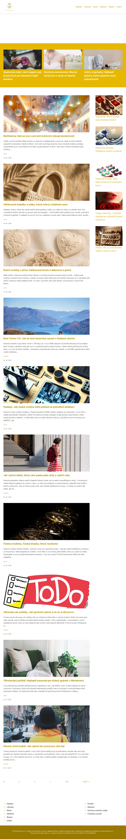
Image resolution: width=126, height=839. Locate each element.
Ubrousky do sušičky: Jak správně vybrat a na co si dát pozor (38, 612)
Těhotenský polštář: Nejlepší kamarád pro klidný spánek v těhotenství (43, 680)
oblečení (5, 356)
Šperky (111, 7)
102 (66, 782)
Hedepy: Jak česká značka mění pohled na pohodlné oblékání (38, 406)
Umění (119, 7)
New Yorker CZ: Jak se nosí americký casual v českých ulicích (39, 338)
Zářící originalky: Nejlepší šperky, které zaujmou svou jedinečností (100, 76)
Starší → (86, 782)
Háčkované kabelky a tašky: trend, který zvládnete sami (35, 204)
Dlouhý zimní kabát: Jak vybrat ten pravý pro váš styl (34, 746)
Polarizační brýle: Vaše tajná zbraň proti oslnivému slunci (108, 182)
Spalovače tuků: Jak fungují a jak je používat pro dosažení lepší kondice (22, 76)
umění (5, 288)
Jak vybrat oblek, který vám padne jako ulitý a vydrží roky (36, 475)
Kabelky (79, 7)
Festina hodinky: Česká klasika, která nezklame (30, 543)
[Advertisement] (63, 28)
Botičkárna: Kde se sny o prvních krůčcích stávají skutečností (38, 136)
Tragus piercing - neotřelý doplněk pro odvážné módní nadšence (108, 216)
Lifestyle (87, 7)
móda (5, 154)
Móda (95, 7)
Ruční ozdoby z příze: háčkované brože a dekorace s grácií (37, 270)
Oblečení (103, 7)
